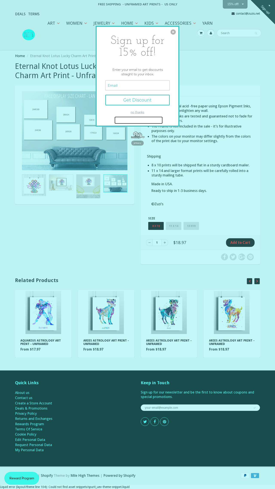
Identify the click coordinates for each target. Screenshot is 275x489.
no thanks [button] (137, 112)
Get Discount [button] (137, 100)
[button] (173, 32)
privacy (137, 142)
